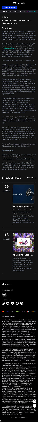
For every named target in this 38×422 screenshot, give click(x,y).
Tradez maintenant (9, 7)
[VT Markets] (19, 3)
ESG (24, 11)
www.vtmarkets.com (9, 48)
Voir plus (30, 178)
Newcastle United (15, 11)
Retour (6, 17)
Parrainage (5, 11)
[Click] (3, 303)
